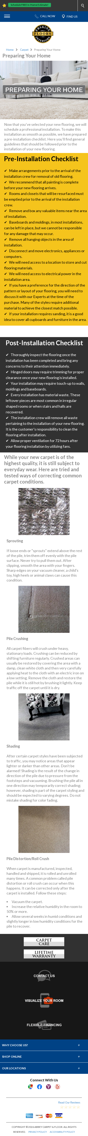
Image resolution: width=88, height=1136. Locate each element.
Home (10, 49)
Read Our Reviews (69, 1102)
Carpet (24, 49)
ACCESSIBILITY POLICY (62, 1131)
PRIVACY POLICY (37, 1131)
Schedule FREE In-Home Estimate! (30, 4)
